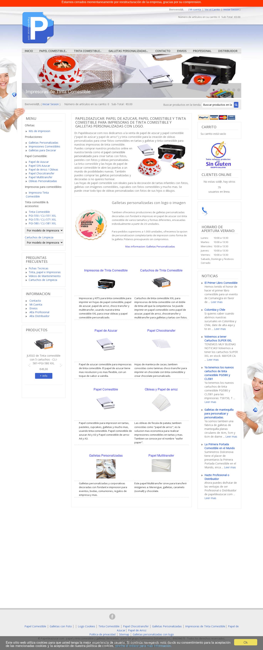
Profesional (202, 51)
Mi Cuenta (35, 304)
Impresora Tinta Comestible (37, 194)
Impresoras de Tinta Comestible (205, 626)
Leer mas (217, 302)
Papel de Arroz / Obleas (43, 169)
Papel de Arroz (137, 630)
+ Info (43, 376)
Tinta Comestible (39, 212)
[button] (27, 363)
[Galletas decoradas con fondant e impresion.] (91, 224)
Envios (182, 51)
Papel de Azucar (39, 162)
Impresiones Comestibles (44, 146)
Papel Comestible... (53, 51)
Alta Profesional (39, 312)
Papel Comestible (35, 626)
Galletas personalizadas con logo (153, 634)
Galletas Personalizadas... (128, 51)
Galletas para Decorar (42, 150)
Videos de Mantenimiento (45, 276)
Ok (246, 642)
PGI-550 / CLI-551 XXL (42, 215)
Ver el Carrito (212, 9)
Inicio (29, 51)
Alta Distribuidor (39, 316)
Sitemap (124, 634)
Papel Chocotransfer (41, 173)
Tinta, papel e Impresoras (45, 272)
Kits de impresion (39, 131)
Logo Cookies (86, 626)
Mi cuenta (195, 9)
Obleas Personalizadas (43, 181)
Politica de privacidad (102, 634)
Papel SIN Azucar (39, 165)
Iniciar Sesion (231, 9)
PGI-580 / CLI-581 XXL (42, 223)
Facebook (112, 616)
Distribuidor (227, 51)
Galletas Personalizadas (43, 142)
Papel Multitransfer (40, 177)
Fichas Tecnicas (38, 268)
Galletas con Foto (61, 626)
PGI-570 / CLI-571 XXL (42, 219)
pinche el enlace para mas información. (143, 645)
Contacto (162, 51)
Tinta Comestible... (87, 51)
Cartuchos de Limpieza (39, 237)
